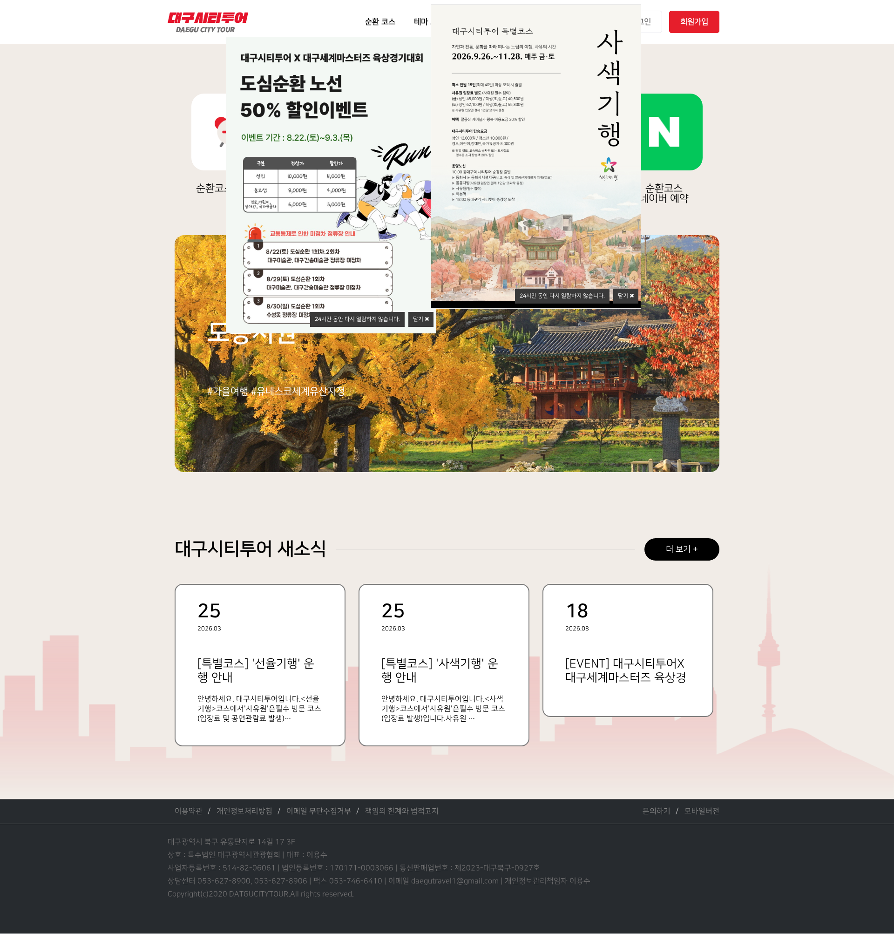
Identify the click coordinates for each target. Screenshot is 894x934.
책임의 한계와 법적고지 (402, 811)
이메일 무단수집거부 (318, 811)
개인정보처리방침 (244, 811)
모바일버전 (701, 811)
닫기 (419, 319)
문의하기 (656, 811)
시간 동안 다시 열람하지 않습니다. (357, 319)
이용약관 (189, 811)
